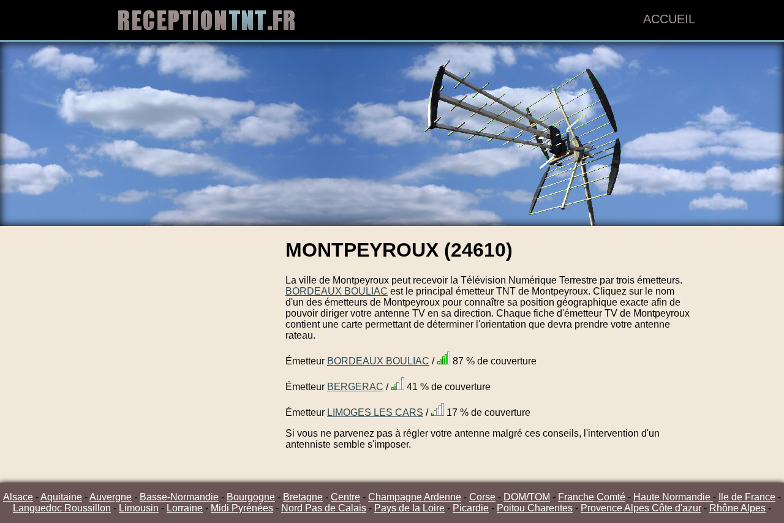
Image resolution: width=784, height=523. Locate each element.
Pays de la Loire (409, 508)
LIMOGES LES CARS (375, 412)
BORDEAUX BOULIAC (336, 291)
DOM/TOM (526, 497)
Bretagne (303, 497)
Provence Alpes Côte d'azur (641, 508)
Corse (482, 497)
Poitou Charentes (535, 508)
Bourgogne (251, 497)
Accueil (669, 19)
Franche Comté (591, 497)
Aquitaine (61, 497)
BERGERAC (355, 387)
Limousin (139, 508)
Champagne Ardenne (414, 497)
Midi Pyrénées (242, 508)
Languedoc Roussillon (62, 508)
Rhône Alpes (737, 508)
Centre (345, 497)
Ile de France (746, 497)
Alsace (18, 497)
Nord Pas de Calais (323, 508)
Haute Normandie (673, 497)
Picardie (471, 508)
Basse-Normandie (179, 497)
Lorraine (185, 508)
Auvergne (110, 497)
